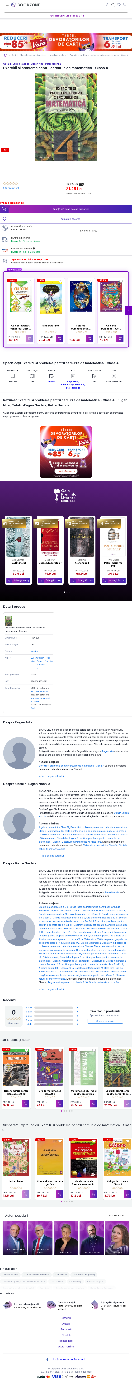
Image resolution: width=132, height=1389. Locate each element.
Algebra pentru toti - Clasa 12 (55, 827)
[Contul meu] (107, 5)
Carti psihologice (95, 1281)
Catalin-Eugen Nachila (16, 63)
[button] (128, 310)
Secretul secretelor (50, 563)
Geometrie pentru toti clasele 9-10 (108, 935)
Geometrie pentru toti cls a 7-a (79, 971)
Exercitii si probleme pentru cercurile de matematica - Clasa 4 (117, 1093)
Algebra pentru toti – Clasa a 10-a (57, 968)
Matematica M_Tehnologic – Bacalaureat (84, 960)
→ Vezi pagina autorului (51, 776)
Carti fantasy (75, 1281)
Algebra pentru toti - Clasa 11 (86, 914)
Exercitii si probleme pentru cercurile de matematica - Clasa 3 (72, 765)
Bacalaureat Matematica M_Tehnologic (74, 953)
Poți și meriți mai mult (113, 564)
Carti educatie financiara (101, 1288)
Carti (33, 708)
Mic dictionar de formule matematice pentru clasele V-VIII (84, 1184)
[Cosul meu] (124, 4)
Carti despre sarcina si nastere (70, 1288)
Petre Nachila (53, 63)
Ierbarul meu (16, 1181)
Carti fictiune (61, 1274)
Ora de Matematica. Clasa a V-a (98, 942)
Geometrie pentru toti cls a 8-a (90, 924)
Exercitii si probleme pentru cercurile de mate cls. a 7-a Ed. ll (91, 964)
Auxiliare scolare (39, 691)
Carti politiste (57, 1281)
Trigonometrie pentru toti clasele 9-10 (68, 982)
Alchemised (82, 563)
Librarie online (5, 55)
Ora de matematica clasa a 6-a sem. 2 (93, 932)
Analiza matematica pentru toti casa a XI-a (61, 939)
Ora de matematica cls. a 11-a (54, 914)
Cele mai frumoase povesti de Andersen (81, 328)
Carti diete (45, 1288)
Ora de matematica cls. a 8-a (104, 982)
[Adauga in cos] (59, 338)
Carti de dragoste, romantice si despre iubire (24, 1281)
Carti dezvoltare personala (36, 1274)
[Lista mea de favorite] (119, 4)
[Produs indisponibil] (29, 338)
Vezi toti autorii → (117, 1215)
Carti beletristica (10, 1274)
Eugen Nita (37, 63)
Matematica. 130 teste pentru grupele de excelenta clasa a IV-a (82, 831)
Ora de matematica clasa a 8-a (69, 917)
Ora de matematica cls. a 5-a (92, 950)
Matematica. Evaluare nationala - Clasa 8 (104, 910)
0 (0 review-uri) (11, 188)
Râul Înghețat (18, 563)
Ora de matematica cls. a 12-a (57, 932)
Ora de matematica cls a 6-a (54, 906)
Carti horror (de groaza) (84, 1274)
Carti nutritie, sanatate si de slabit (18, 1288)
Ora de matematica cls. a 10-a (102, 917)
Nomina (51, 381)
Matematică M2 (72, 942)
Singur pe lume (51, 325)
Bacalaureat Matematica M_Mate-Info (82, 841)
